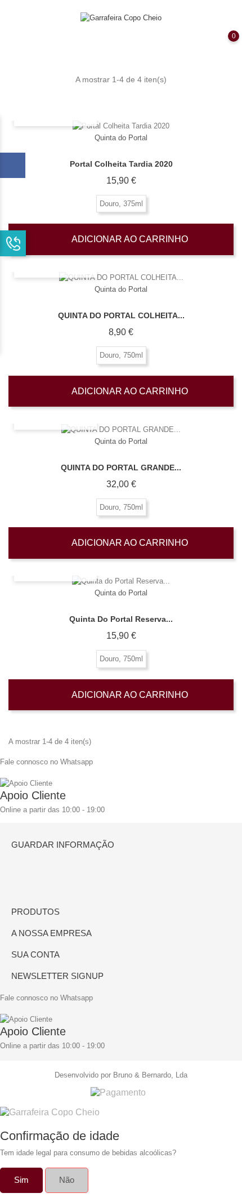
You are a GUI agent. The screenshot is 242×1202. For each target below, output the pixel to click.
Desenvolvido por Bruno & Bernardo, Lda (121, 1075)
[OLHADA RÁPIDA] (121, 126)
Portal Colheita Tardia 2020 (121, 163)
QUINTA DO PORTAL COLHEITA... (121, 315)
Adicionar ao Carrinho (128, 239)
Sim (21, 1180)
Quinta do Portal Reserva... (121, 619)
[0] (222, 43)
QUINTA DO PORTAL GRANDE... (121, 467)
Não (66, 1180)
